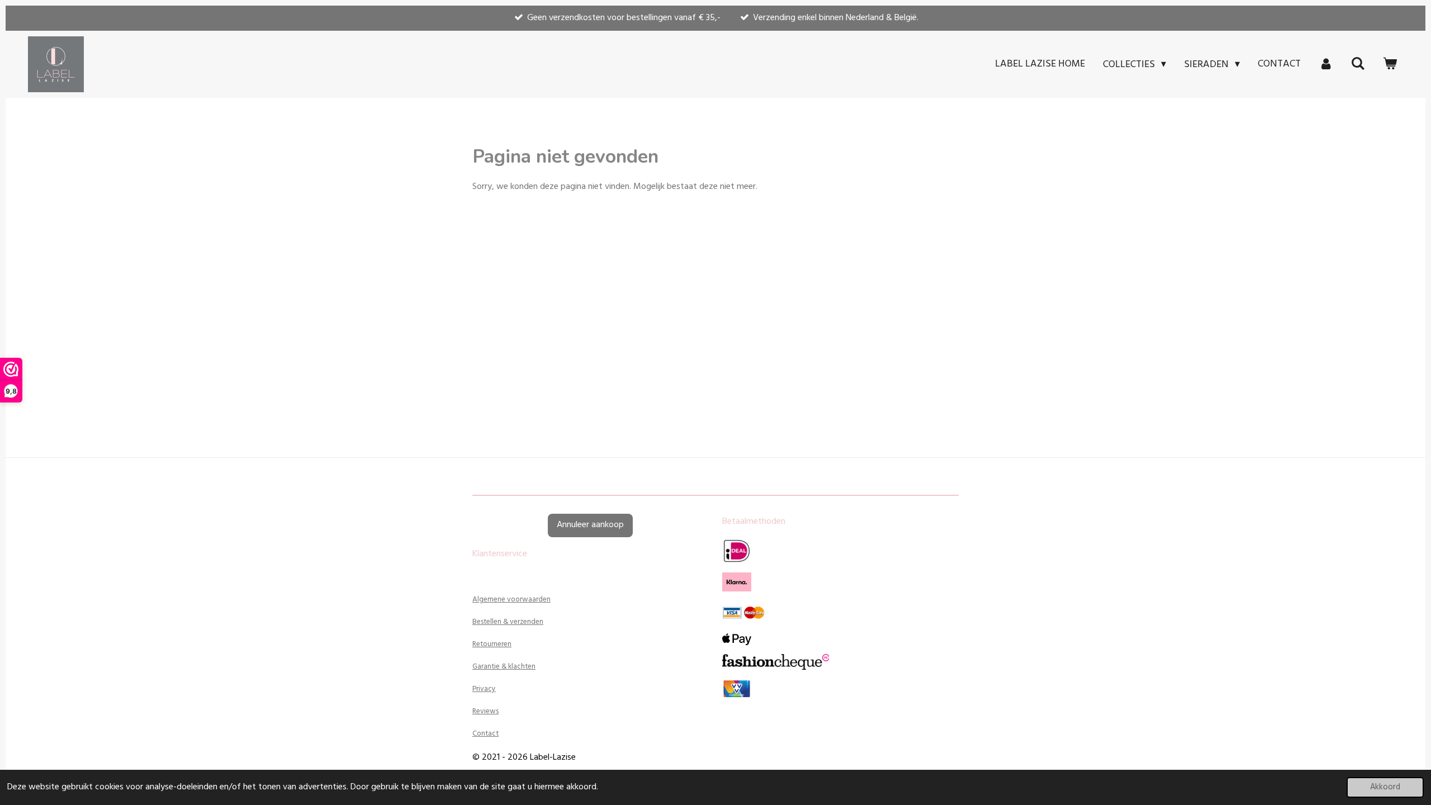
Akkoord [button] (1385, 787)
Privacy (484, 689)
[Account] (1325, 64)
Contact (485, 734)
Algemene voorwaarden (511, 599)
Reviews (485, 711)
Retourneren (491, 644)
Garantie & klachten (504, 667)
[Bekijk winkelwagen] (1390, 64)
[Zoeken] (1358, 64)
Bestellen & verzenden (507, 622)
